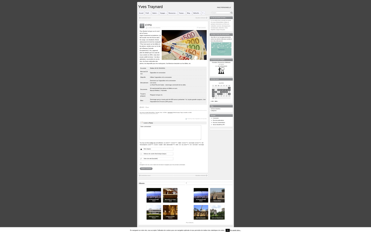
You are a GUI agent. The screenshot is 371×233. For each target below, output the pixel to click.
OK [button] (228, 230)
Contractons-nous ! (146, 18)
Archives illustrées (215, 108)
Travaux (181, 13)
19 (221, 94)
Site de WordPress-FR (219, 124)
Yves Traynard (150, 7)
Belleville (196, 13)
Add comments (202, 27)
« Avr (212, 101)
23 (213, 96)
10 (216, 92)
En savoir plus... (235, 230)
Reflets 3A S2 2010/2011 (154, 27)
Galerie (154, 13)
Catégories (214, 110)
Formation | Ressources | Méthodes (221, 62)
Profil (147, 13)
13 (224, 92)
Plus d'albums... (190, 222)
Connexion (216, 118)
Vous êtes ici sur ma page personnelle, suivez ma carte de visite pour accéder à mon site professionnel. (221, 39)
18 (218, 94)
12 (221, 92)
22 (229, 94)
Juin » (216, 101)
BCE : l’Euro (145, 107)
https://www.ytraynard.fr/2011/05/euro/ (148, 113)
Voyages (162, 13)
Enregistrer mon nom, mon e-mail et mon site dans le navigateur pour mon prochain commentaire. (162, 164)
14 (226, 92)
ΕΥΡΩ (148, 25)
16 (213, 94)
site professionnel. (222, 66)
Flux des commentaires (219, 122)
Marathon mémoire (200, 18)
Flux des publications (218, 120)
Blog (188, 13)
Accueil (141, 13)
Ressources (172, 13)
